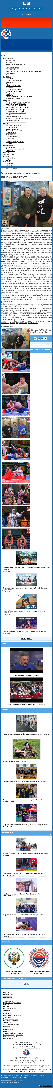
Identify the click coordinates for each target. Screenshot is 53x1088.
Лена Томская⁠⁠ (18, 1081)
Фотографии (10, 158)
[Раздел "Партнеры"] (50, 943)
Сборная (6, 140)
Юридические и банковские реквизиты (19, 96)
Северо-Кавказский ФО (14, 131)
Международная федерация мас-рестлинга (39, 972)
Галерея (6, 156)
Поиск (47, 344)
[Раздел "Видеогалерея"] (50, 645)
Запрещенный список (13, 116)
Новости (6, 152)
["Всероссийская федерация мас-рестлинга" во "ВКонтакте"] (28, 4)
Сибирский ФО (11, 133)
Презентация (10, 73)
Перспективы (10, 69)
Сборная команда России (15, 142)
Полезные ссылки (12, 120)
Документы (10, 87)
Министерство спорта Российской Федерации (14, 972)
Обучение (6, 161)
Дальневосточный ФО (13, 125)
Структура (9, 82)
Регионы (6, 124)
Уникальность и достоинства (16, 66)
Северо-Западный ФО (14, 129)
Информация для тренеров (15, 109)
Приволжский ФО (12, 127)
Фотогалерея (7, 996)
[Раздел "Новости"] (50, 711)
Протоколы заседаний (14, 89)
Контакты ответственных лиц (16, 122)
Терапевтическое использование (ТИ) (19, 118)
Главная (3, 55)
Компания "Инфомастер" (19, 1077)
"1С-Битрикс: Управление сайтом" (32, 1076)
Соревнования (8, 145)
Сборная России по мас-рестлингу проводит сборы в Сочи (23, 915)
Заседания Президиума (11, 1024)
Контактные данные (13, 98)
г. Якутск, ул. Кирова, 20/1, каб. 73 (26, 1059)
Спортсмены (10, 143)
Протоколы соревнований (15, 149)
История (9, 62)
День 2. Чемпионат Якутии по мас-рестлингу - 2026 (26, 704)
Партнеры (9, 95)
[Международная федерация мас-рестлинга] (38, 339)
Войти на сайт (26, 14)
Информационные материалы (16, 105)
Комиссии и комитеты (13, 86)
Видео (8, 115)
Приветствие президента (15, 80)
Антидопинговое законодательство (18, 102)
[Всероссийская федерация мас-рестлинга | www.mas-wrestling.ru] (6, 39)
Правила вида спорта (13, 75)
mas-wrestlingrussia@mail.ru (30, 1048)
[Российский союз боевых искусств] (42, 339)
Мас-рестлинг (8, 59)
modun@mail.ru (30, 1062)
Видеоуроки (10, 165)
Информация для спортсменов (17, 107)
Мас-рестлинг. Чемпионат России (26, 675)
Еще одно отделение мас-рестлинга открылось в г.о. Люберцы (24, 781)
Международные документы (16, 104)
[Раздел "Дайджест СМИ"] (50, 834)
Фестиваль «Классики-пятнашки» (14, 762)
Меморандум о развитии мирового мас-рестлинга (23, 71)
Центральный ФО (12, 136)
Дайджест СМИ (8, 154)
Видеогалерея (8, 998)
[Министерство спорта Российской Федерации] (35, 339)
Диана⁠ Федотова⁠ (13, 1082)
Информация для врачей (15, 111)
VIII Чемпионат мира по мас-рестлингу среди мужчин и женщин (24, 631)
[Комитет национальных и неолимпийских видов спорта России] (45, 339)
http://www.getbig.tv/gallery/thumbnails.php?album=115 (19, 323)
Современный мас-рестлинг (16, 64)
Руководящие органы (13, 84)
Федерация (7, 77)
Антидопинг (10, 93)
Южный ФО (10, 138)
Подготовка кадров (12, 68)
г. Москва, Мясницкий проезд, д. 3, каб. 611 (27, 1044)
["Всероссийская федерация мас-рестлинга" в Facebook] (24, 4)
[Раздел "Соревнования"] (50, 351)
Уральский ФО (11, 134)
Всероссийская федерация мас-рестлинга (29, 1071)
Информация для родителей (16, 113)
